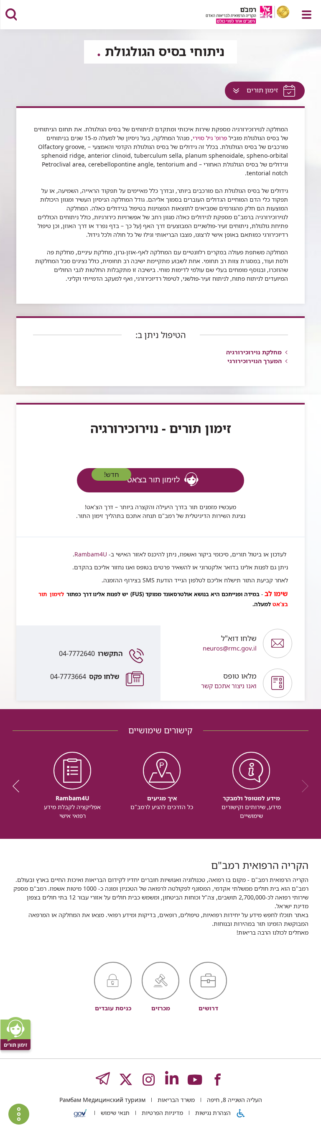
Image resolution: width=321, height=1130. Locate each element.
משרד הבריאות (175, 1100)
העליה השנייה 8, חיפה (233, 1100)
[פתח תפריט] (306, 14)
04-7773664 (85, 676)
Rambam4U (90, 554)
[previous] (302, 786)
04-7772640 (91, 653)
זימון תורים (253, 92)
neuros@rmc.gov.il (230, 643)
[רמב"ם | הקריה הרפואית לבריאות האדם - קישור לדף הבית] (237, 15)
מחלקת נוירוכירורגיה (254, 352)
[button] (212, 682)
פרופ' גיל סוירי (210, 138)
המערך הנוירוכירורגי (254, 361)
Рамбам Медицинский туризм (102, 1100)
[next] (18, 786)
